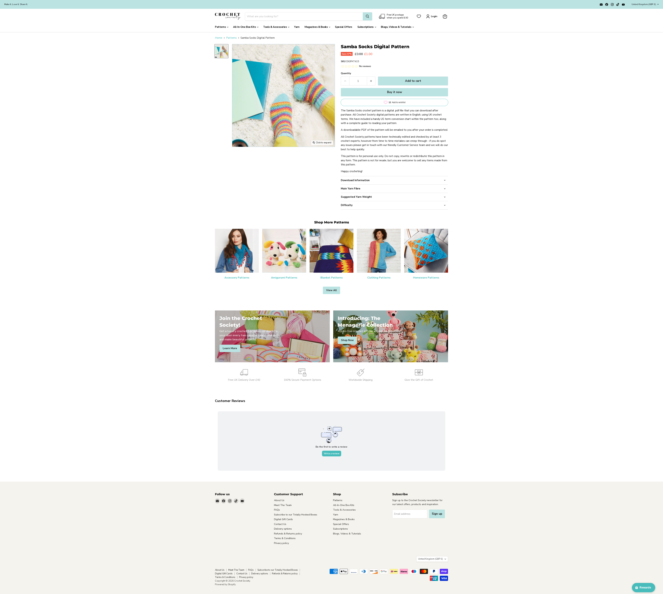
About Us (279, 500)
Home (218, 37)
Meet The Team (283, 505)
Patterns (221, 27)
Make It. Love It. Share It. (16, 4)
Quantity (346, 73)
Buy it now (394, 92)
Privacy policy (281, 543)
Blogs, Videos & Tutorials (396, 27)
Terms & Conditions (285, 538)
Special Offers (343, 27)
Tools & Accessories (275, 27)
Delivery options (283, 528)
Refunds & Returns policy (288, 533)
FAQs (277, 509)
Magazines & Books (316, 27)
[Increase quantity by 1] (371, 80)
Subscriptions (365, 27)
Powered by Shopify (225, 584)
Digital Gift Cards (283, 519)
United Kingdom (644, 4)
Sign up (437, 514)
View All (331, 290)
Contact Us (280, 524)
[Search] (367, 16)
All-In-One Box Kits (245, 27)
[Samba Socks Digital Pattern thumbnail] (221, 51)
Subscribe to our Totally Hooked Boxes (295, 514)
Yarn (296, 27)
